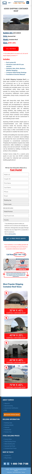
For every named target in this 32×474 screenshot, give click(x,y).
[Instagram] (8, 463)
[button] (27, 2)
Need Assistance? (19, 1)
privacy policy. (12, 234)
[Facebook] (5, 463)
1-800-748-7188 (19, 3)
